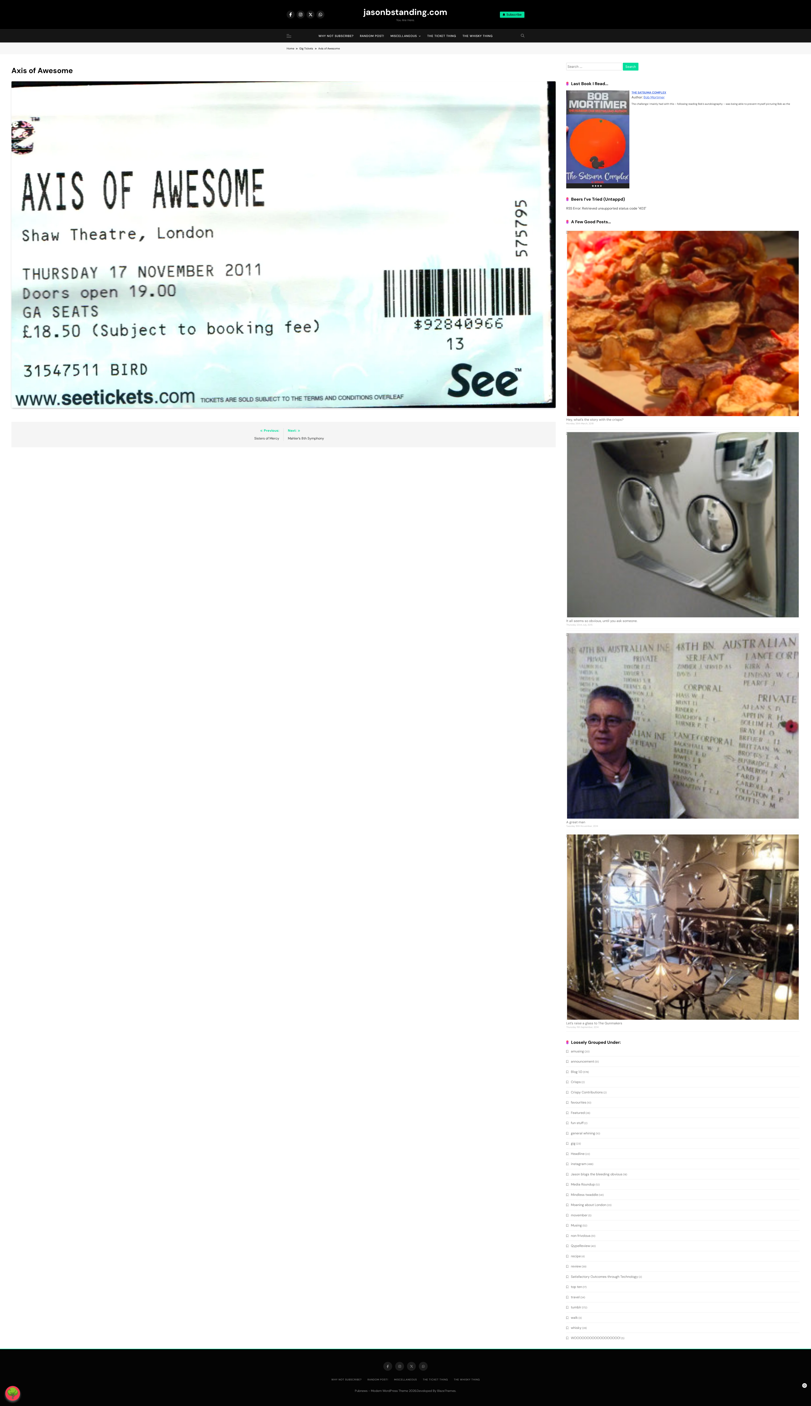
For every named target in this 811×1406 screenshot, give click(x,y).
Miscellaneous (404, 36)
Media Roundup (583, 1184)
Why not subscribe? (336, 36)
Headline (578, 1153)
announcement (582, 1061)
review (576, 1266)
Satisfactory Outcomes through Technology (604, 1276)
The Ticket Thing (441, 36)
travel (575, 1297)
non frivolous (581, 1235)
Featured (578, 1113)
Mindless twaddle (584, 1194)
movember (579, 1215)
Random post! (372, 36)
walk (574, 1317)
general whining (583, 1133)
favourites (578, 1102)
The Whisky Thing (478, 36)
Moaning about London (588, 1205)
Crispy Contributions (587, 1092)
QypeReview (580, 1246)
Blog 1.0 (576, 1072)
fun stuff (577, 1123)
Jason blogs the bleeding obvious (596, 1174)
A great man (575, 822)
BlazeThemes (446, 1391)
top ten (576, 1287)
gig (573, 1143)
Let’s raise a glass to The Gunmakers (594, 1023)
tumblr (576, 1307)
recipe (576, 1256)
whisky (576, 1328)
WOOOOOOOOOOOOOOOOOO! (595, 1338)
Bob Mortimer (654, 97)
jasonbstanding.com (405, 12)
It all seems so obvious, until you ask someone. (601, 621)
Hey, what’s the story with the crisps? (594, 419)
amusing (577, 1051)
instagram (578, 1164)
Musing (576, 1225)
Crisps (576, 1082)
